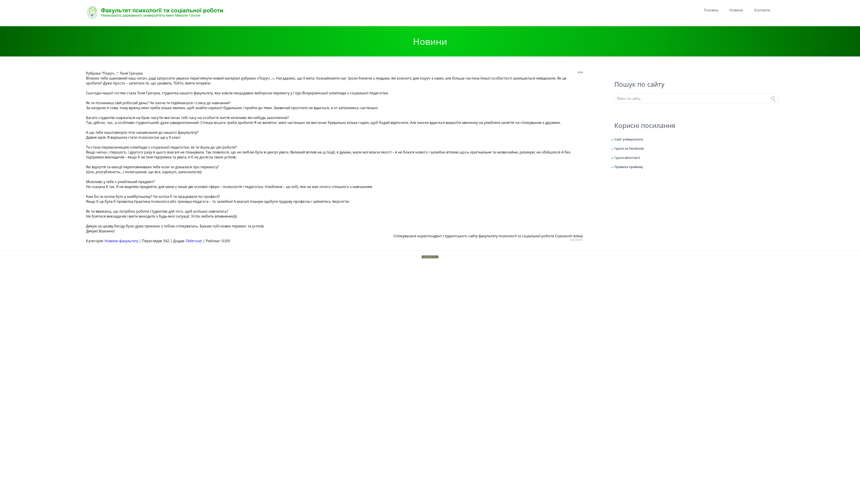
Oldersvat (194, 240)
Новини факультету (121, 240)
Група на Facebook (629, 148)
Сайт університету (628, 139)
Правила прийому (628, 167)
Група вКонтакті (627, 158)
